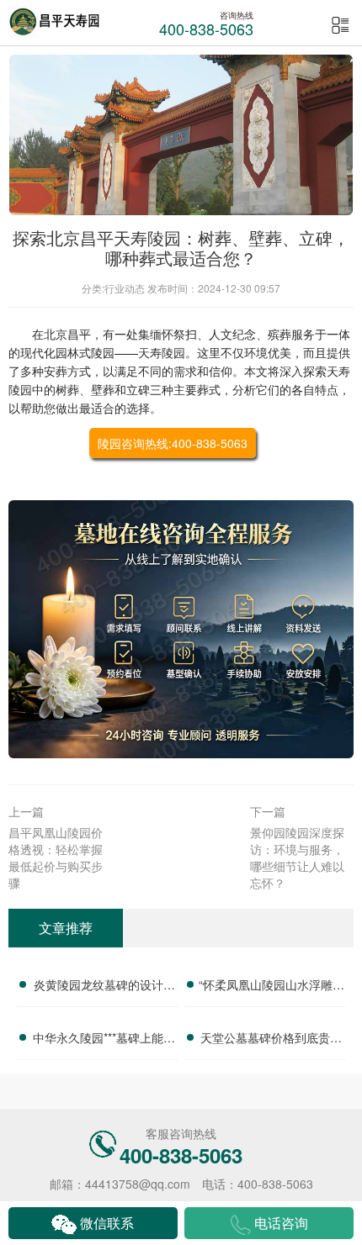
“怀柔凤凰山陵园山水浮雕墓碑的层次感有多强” (271, 987)
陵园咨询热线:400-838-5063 (173, 443)
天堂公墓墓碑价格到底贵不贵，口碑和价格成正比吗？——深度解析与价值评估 (271, 1040)
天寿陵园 (161, 352)
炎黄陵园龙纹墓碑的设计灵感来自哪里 (104, 987)
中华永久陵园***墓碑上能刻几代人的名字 (104, 1040)
